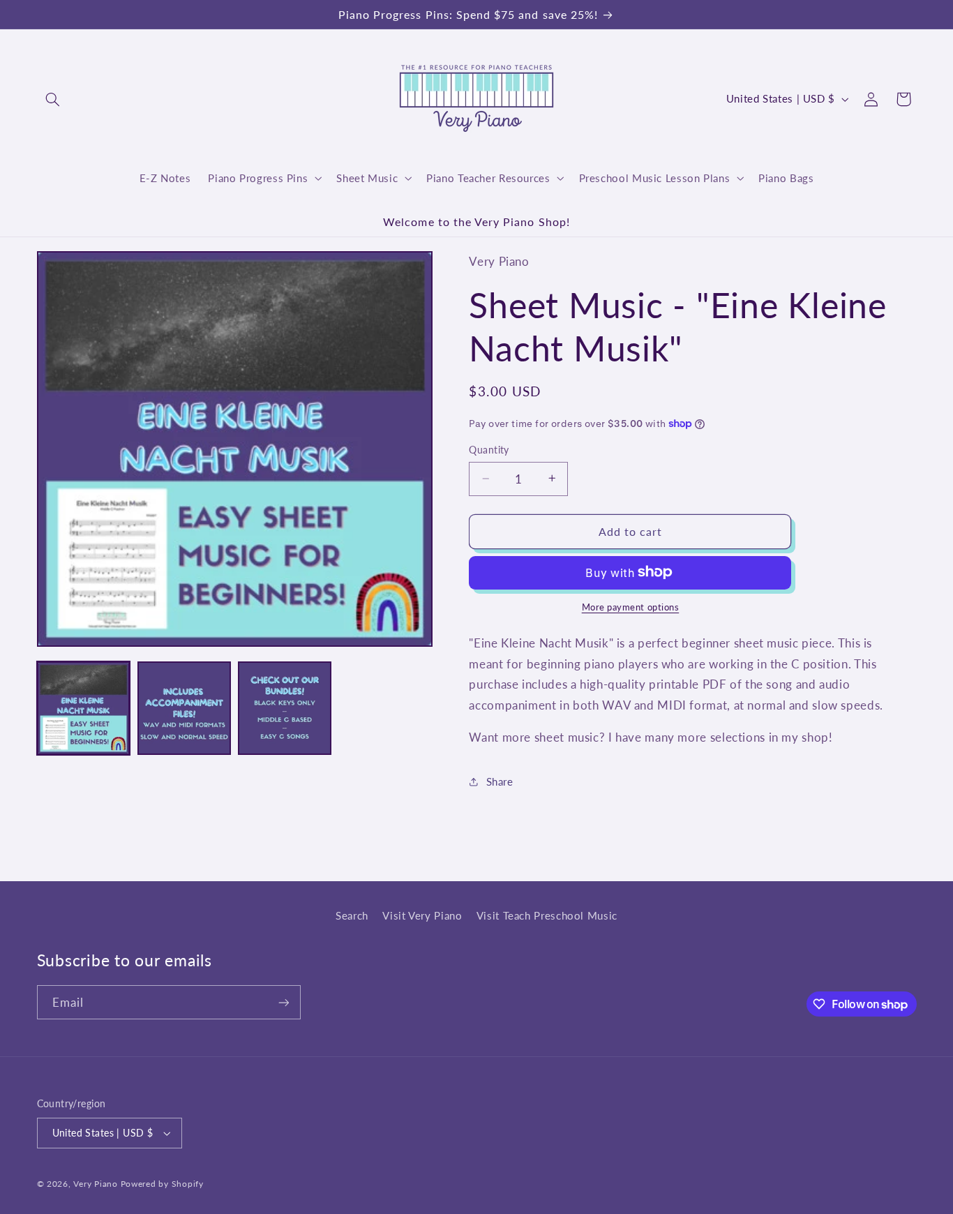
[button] (53, 99)
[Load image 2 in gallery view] (184, 708)
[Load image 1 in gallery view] (83, 708)
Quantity (489, 450)
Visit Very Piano (422, 915)
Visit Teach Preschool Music (546, 915)
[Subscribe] (283, 1002)
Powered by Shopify (162, 1183)
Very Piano (95, 1183)
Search (352, 915)
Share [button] (499, 780)
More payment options (631, 606)
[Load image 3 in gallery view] (284, 708)
